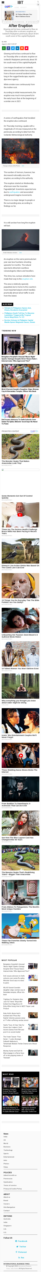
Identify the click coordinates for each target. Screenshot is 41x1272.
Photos (6, 1164)
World (6, 1143)
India (5, 1137)
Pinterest (22, 1252)
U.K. (5, 1229)
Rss (22, 1257)
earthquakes (14, 192)
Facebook (22, 1241)
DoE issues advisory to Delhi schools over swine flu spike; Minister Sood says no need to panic (19, 422)
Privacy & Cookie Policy (13, 1189)
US (5, 1140)
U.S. (5, 1232)
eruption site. (27, 279)
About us (7, 1197)
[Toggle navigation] (3, 2)
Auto (5, 1160)
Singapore (7, 1226)
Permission (8, 1179)
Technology (8, 1150)
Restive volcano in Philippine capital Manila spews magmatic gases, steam (19, 321)
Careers (7, 1204)
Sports (6, 1153)
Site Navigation (9, 1207)
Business (7, 1147)
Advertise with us (10, 1175)
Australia (7, 1219)
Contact (7, 1210)
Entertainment (9, 1157)
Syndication (8, 1182)
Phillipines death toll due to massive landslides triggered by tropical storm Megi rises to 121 (19, 315)
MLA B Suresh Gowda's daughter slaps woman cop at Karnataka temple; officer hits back (20, 390)
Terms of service (10, 1185)
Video (6, 1167)
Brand (6, 1200)
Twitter (22, 1247)
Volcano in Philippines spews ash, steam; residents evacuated (17, 309)
